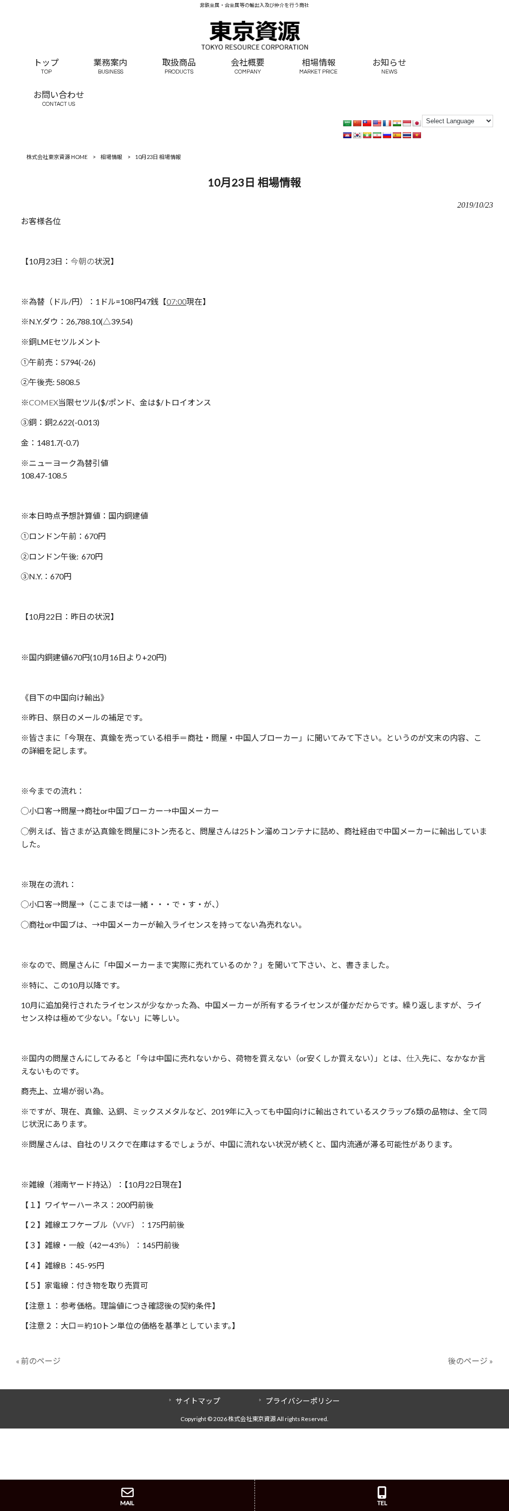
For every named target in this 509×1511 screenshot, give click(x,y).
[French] (386, 123)
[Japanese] (416, 123)
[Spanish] (396, 135)
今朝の (82, 261)
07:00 (176, 301)
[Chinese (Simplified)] (356, 123)
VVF (123, 1224)
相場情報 (111, 157)
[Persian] (376, 135)
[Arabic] (346, 123)
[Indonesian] (406, 123)
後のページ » (470, 1360)
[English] (376, 123)
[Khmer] (346, 135)
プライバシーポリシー (302, 1400)
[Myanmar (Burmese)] (366, 135)
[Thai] (406, 135)
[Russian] (386, 135)
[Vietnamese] (416, 135)
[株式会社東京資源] (254, 47)
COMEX (43, 402)
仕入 (414, 1058)
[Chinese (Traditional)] (366, 123)
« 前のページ (38, 1360)
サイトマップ (197, 1400)
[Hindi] (396, 123)
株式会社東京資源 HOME (56, 157)
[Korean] (356, 135)
